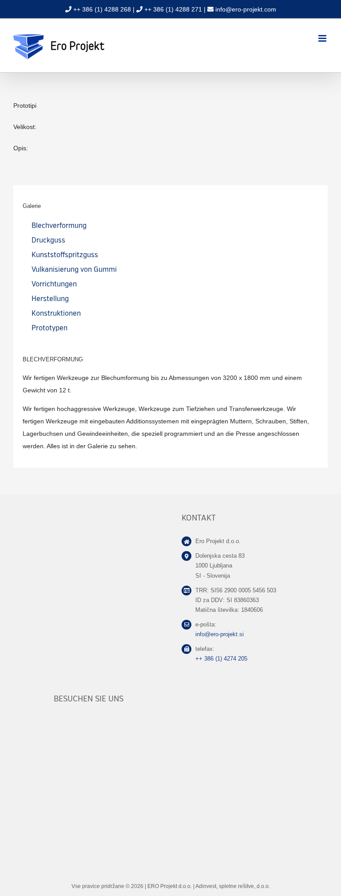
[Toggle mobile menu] (323, 38)
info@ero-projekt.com (245, 9)
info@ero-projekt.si (219, 634)
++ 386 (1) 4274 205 (221, 658)
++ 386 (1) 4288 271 (173, 9)
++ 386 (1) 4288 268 (102, 9)
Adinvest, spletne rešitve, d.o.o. (232, 886)
